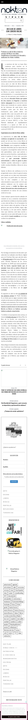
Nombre (5, 459)
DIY (5, 596)
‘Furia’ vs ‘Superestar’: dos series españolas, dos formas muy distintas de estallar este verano (14, 392)
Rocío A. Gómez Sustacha (15, 34)
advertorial (7, 584)
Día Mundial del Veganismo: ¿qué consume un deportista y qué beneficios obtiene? (14, 403)
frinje (18, 604)
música (6, 502)
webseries (7, 636)
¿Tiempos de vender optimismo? (14, 410)
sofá (5, 633)
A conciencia (9, 655)
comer (11, 593)
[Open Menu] (2, 2)
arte (5, 491)
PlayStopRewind (15, 624)
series (18, 630)
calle (14, 587)
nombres (13, 622)
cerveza (6, 590)
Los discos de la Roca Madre (12, 616)
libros (13, 25)
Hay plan (7, 644)
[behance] (21, 17)
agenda (15, 584)
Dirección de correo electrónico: (13, 474)
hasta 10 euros (8, 610)
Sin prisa (7, 662)
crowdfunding (19, 593)
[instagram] (18, 17)
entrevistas (17, 599)
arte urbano (7, 587)
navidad (6, 622)
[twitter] (12, 17)
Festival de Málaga (17, 601)
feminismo (7, 601)
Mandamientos (10, 658)
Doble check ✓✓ (8, 25)
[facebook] (9, 17)
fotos (13, 604)
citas (5, 593)
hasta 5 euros (13, 607)
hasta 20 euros (8, 613)
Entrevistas (8, 651)
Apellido (5, 467)
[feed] (6, 17)
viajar (19, 633)
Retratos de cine (9, 630)
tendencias (8, 512)
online (20, 622)
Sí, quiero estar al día (14, 717)
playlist (6, 624)
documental (11, 596)
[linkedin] (15, 17)
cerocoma (21, 587)
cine (12, 590)
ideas (16, 613)
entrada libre (8, 599)
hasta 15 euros (19, 610)
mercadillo (20, 619)
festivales (7, 604)
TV (15, 633)
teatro (10, 633)
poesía (6, 627)
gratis (5, 607)
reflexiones (8, 509)
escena (6, 494)
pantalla (7, 505)
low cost (6, 619)
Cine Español (19, 590)
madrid (13, 619)
